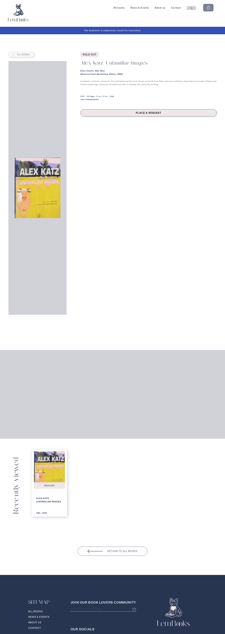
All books (119, 7)
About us (160, 7)
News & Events (139, 7)
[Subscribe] (134, 609)
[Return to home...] (18, 20)
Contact (176, 7)
